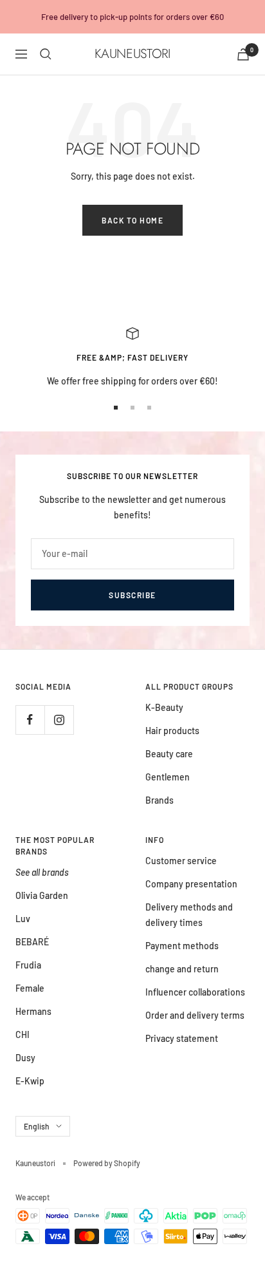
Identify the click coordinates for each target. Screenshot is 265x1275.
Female (29, 988)
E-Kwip (29, 1080)
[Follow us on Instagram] (58, 719)
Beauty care (169, 753)
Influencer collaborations (195, 992)
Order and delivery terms (194, 1015)
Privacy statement (181, 1038)
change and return (182, 968)
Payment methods (182, 945)
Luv (22, 918)
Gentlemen (167, 776)
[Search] (45, 54)
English (37, 1126)
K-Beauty (164, 707)
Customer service (181, 860)
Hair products (172, 730)
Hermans (33, 1011)
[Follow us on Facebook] (29, 719)
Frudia (28, 964)
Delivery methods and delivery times (189, 915)
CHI (22, 1034)
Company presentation (191, 883)
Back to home (132, 220)
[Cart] (243, 54)
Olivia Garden (41, 895)
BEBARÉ (32, 941)
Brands (159, 800)
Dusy (25, 1057)
